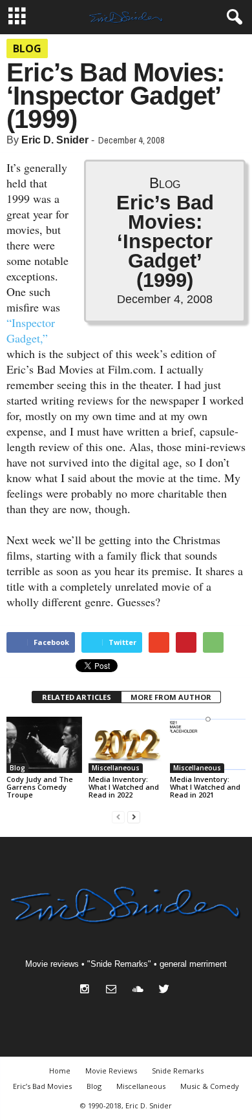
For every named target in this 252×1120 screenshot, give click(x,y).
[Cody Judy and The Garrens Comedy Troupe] (44, 745)
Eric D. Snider (55, 139)
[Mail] (114, 990)
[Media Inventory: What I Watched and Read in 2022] (126, 745)
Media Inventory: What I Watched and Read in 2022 (124, 786)
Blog (27, 48)
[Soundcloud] (140, 990)
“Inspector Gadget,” (30, 330)
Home (59, 1070)
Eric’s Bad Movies (42, 1086)
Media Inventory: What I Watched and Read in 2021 (205, 786)
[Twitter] (166, 990)
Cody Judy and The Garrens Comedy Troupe (39, 786)
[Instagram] (87, 990)
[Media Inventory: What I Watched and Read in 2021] (208, 745)
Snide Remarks (178, 1070)
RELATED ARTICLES (76, 697)
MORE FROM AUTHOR (171, 697)
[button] (232, 17)
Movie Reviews (111, 1070)
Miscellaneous (116, 767)
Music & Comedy (209, 1086)
